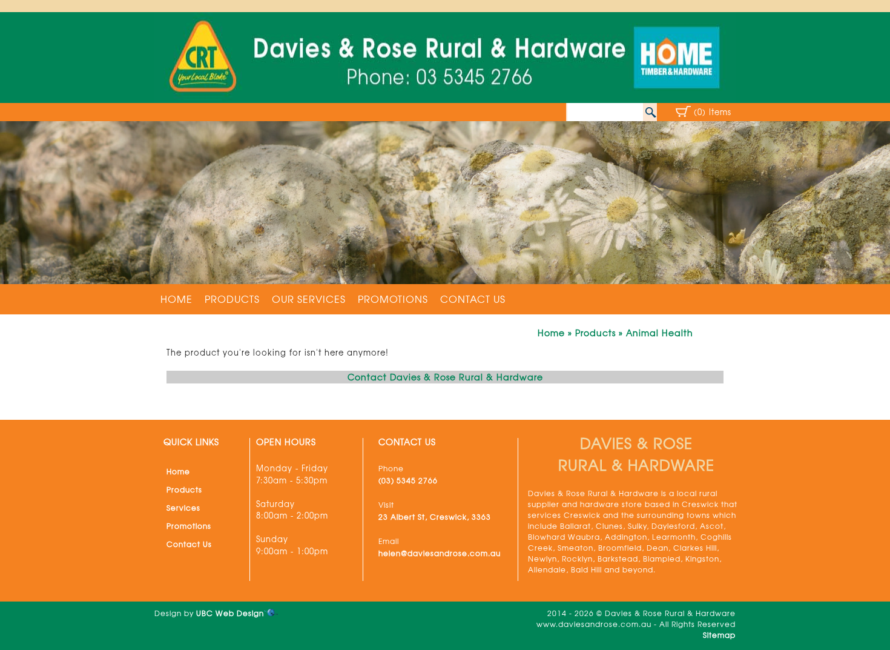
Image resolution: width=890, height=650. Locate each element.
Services (183, 507)
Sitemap (719, 634)
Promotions (393, 298)
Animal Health (659, 333)
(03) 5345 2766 (408, 480)
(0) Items (712, 112)
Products (232, 298)
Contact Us (473, 298)
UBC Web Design (230, 613)
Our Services (309, 298)
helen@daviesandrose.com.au (439, 553)
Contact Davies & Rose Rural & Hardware (445, 377)
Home (176, 298)
